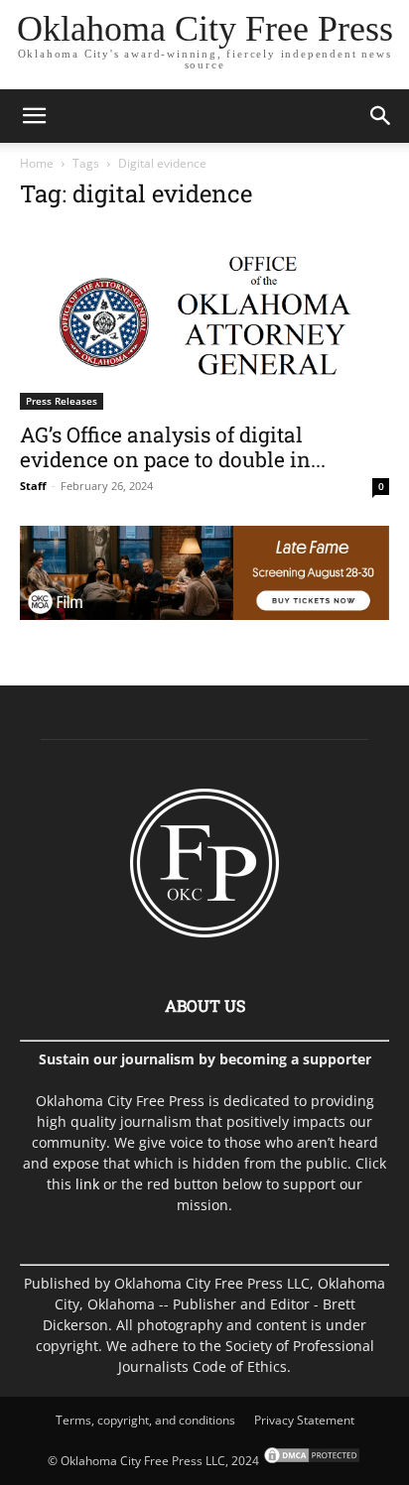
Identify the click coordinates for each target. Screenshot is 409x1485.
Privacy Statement (304, 1420)
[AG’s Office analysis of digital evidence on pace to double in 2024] (204, 319)
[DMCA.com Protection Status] (310, 1460)
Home (37, 163)
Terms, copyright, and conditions (145, 1420)
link (87, 1184)
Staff (33, 485)
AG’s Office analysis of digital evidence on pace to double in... (173, 447)
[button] (34, 116)
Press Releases (61, 401)
